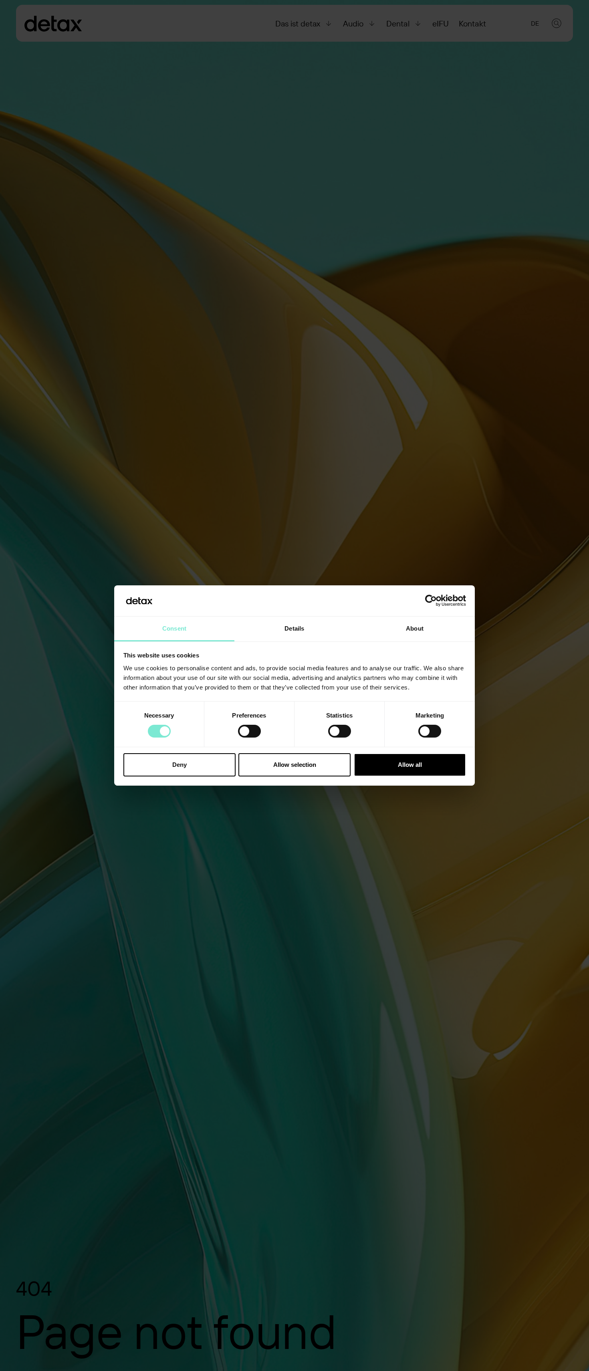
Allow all (410, 764)
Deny (179, 764)
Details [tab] (294, 628)
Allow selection (294, 764)
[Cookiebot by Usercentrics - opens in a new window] (431, 601)
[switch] (249, 731)
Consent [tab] (174, 628)
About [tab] (415, 628)
